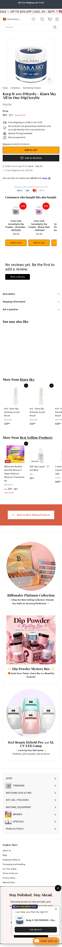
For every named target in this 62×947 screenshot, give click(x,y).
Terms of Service (10, 873)
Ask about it (36, 929)
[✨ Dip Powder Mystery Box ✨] (31, 639)
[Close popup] (57, 909)
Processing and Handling (14, 864)
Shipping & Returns (11, 859)
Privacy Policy (9, 877)
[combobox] (31, 27)
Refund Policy (9, 882)
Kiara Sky (7, 104)
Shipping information (14, 301)
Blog (5, 855)
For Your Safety (10, 868)
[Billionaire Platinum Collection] (31, 566)
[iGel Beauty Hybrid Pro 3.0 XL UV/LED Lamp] (31, 713)
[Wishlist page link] (35, 19)
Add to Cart (16, 242)
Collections (15, 88)
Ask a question (10, 309)
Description (9, 294)
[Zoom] (49, 79)
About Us (7, 850)
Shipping (6, 144)
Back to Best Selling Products (33, 515)
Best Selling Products (32, 88)
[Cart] (49, 19)
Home (5, 88)
